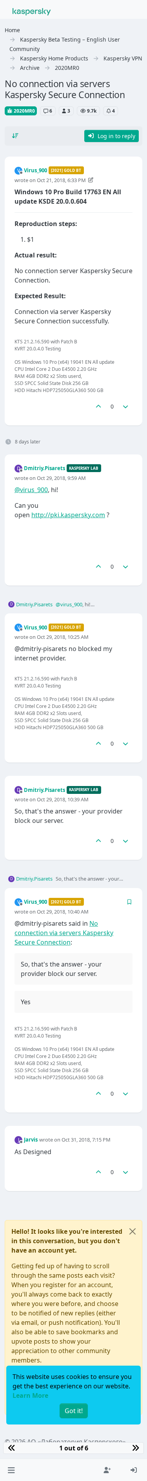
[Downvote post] (126, 406)
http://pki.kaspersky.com (68, 515)
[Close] (132, 1231)
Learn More (30, 1395)
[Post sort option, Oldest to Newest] (15, 135)
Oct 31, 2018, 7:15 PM (86, 1139)
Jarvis (31, 1139)
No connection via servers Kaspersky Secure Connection (64, 933)
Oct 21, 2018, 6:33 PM (61, 180)
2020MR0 (24, 111)
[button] (11, 1470)
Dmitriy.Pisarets (44, 468)
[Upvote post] (98, 406)
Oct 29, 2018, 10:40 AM (63, 911)
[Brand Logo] (32, 11)
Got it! (74, 1410)
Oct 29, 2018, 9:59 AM (61, 478)
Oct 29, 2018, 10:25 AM (63, 636)
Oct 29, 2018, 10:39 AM (63, 799)
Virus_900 (35, 170)
